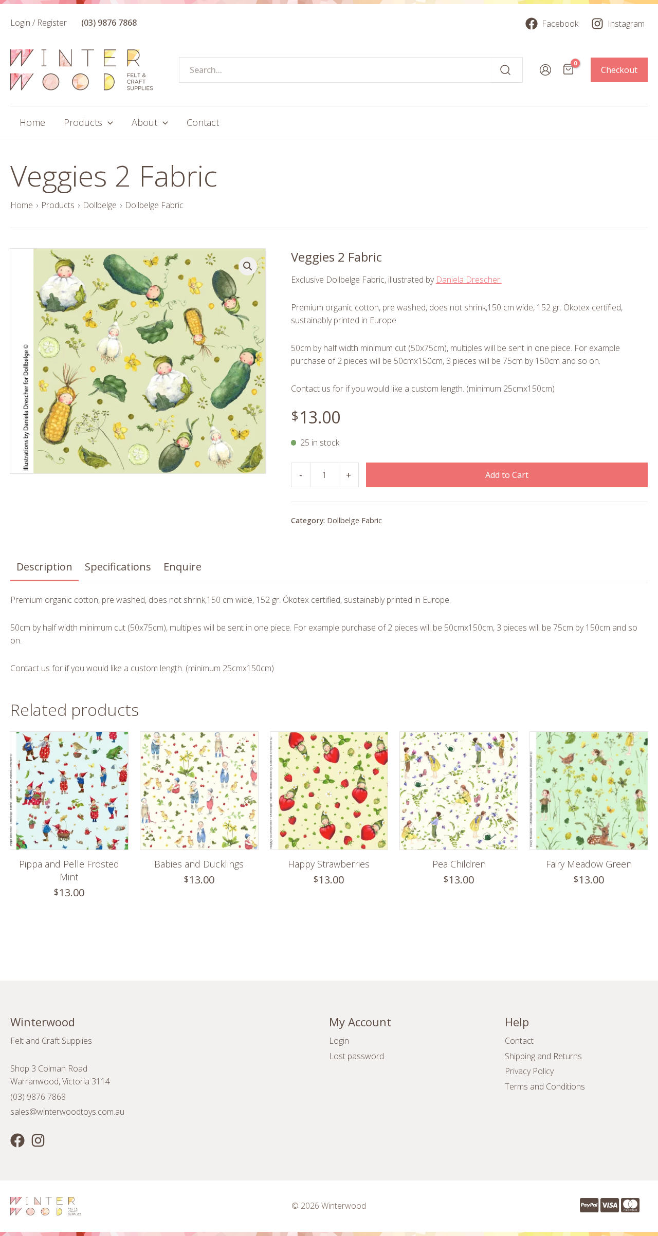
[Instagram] (38, 1140)
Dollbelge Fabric (154, 205)
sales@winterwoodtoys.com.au (67, 1111)
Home (21, 205)
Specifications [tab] (118, 567)
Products (58, 205)
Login (339, 1040)
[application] (107, 123)
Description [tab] (44, 567)
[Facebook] (17, 1140)
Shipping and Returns (543, 1056)
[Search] (505, 70)
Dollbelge (100, 205)
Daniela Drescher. (469, 279)
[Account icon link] (545, 70)
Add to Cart (506, 475)
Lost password (356, 1056)
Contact (519, 1040)
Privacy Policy (529, 1071)
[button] (248, 266)
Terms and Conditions (545, 1086)
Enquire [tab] (182, 567)
